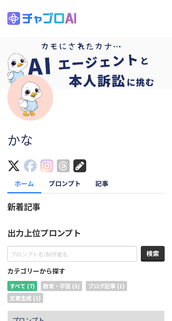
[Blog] (81, 166)
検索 (152, 253)
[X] (15, 166)
